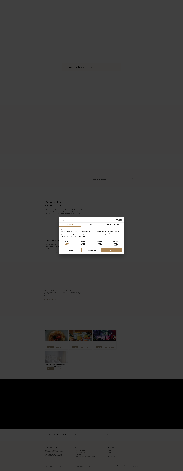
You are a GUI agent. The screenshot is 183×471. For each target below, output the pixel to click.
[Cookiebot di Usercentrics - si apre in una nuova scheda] (116, 220)
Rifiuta (71, 250)
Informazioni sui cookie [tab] (113, 224)
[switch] (83, 244)
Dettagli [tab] (92, 224)
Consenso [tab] (70, 224)
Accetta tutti (112, 250)
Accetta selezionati (91, 250)
